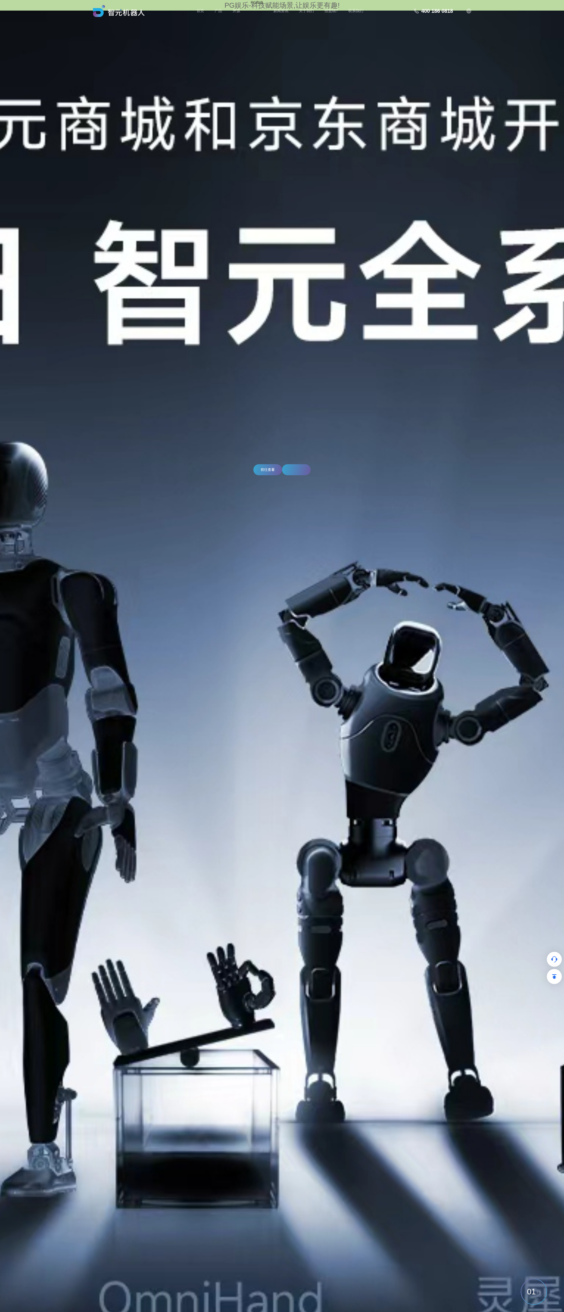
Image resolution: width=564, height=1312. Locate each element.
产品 (218, 11)
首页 (200, 11)
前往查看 (268, 470)
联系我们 (355, 11)
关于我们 (306, 11)
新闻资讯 (280, 11)
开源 (236, 11)
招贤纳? (331, 11)
